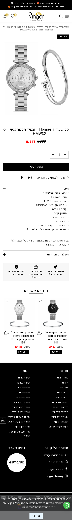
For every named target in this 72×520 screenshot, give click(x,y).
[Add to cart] (40, 333)
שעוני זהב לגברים (21, 412)
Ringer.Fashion (55, 469)
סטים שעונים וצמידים (47, 27)
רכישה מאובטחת (59, 402)
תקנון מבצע (62, 397)
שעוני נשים (24, 378)
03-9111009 (56, 462)
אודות (65, 383)
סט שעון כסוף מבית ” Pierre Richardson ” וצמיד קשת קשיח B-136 (22, 338)
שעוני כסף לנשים (21, 407)
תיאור (65, 189)
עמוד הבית (64, 27)
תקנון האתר (62, 392)
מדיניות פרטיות (60, 412)
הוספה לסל (36, 167)
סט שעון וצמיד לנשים (25, 27)
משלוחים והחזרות (58, 254)
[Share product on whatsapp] (30, 178)
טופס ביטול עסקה (58, 427)
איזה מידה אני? (22, 427)
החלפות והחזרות (59, 422)
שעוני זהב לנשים (21, 402)
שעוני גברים (23, 383)
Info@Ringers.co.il (53, 455)
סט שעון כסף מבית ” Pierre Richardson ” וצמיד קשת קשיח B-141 (56, 338)
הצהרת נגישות (60, 407)
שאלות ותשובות (59, 417)
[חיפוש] (61, 16)
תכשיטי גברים (22, 392)
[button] (4, 129)
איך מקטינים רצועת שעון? (20, 434)
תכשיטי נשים (23, 388)
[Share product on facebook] (22, 178)
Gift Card (16, 462)
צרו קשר (63, 388)
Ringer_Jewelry (54, 476)
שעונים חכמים (22, 397)
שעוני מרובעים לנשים (18, 422)
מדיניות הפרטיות (35, 503)
